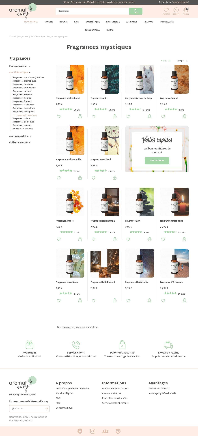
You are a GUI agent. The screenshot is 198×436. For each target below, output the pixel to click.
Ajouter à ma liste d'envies (59, 116)
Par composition (19, 136)
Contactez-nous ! (181, 2)
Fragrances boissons (23, 84)
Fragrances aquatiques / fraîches (28, 77)
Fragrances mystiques (26, 115)
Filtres (164, 60)
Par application (18, 66)
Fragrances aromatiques (24, 81)
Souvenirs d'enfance (22, 129)
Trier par (180, 61)
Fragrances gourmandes (24, 88)
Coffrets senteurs (19, 142)
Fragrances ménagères (23, 111)
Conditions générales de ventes (72, 389)
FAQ (58, 398)
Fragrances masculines (24, 108)
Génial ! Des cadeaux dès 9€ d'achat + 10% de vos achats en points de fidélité (99, 2)
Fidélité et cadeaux (158, 389)
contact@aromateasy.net (22, 395)
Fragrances (19, 58)
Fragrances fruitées (22, 101)
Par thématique (18, 72)
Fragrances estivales (23, 94)
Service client (76, 353)
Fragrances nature (21, 118)
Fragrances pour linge (23, 122)
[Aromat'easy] (23, 11)
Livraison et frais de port (115, 389)
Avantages (29, 353)
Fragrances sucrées (22, 125)
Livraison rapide (168, 353)
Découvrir (157, 161)
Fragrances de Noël (22, 91)
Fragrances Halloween (23, 105)
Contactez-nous (64, 408)
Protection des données (114, 398)
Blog (58, 403)
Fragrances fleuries (22, 98)
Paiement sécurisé (122, 353)
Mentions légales (64, 394)
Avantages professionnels (162, 394)
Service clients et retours (115, 403)
